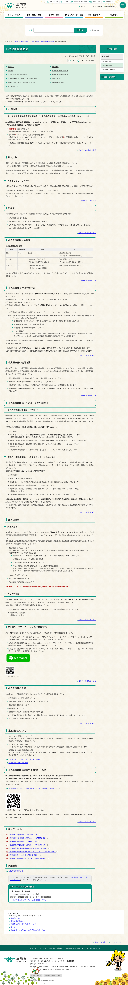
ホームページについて (38, 948)
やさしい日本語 (54, 1)
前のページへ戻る (101, 942)
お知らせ (11, 67)
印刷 (73, 60)
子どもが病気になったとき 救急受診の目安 (24, 759)
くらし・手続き (14, 15)
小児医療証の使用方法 (60, 74)
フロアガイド (37, 975)
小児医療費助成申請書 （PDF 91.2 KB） (23, 841)
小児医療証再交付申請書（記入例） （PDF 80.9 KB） (27, 858)
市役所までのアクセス (53, 975)
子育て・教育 (54, 15)
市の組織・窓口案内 (108, 77)
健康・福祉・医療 (34, 15)
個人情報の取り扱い (73, 948)
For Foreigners (110, 6)
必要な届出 (56, 78)
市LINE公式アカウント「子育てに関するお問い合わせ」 (33, 788)
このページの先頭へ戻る (87, 150)
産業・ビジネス (94, 15)
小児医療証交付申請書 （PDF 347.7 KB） (23, 835)
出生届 (13, 927)
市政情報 (114, 15)
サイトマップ (85, 6)
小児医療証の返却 (58, 82)
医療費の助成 (49, 41)
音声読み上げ (96, 1)
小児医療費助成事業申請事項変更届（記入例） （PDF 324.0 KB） (32, 852)
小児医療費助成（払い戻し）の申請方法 (22, 78)
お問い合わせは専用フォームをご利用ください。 (30, 900)
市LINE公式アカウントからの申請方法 (21, 82)
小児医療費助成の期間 (60, 71)
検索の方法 (95, 30)
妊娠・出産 (40, 41)
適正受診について (14, 86)
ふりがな (66, 1)
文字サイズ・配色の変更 (80, 1)
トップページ (19, 41)
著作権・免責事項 (56, 948)
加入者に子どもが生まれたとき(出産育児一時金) (28, 930)
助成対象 (55, 67)
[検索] (123, 5)
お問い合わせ (97, 6)
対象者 (10, 71)
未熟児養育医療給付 (15, 871)
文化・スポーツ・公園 (74, 15)
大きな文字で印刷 (87, 60)
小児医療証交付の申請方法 (17, 74)
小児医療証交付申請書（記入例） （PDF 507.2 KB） (27, 838)
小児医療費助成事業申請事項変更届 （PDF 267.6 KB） (28, 848)
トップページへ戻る (117, 942)
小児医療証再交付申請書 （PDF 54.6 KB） (23, 855)
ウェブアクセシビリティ (92, 948)
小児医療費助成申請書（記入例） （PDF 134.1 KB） (27, 845)
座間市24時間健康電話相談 (18, 763)
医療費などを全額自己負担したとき (23, 924)
